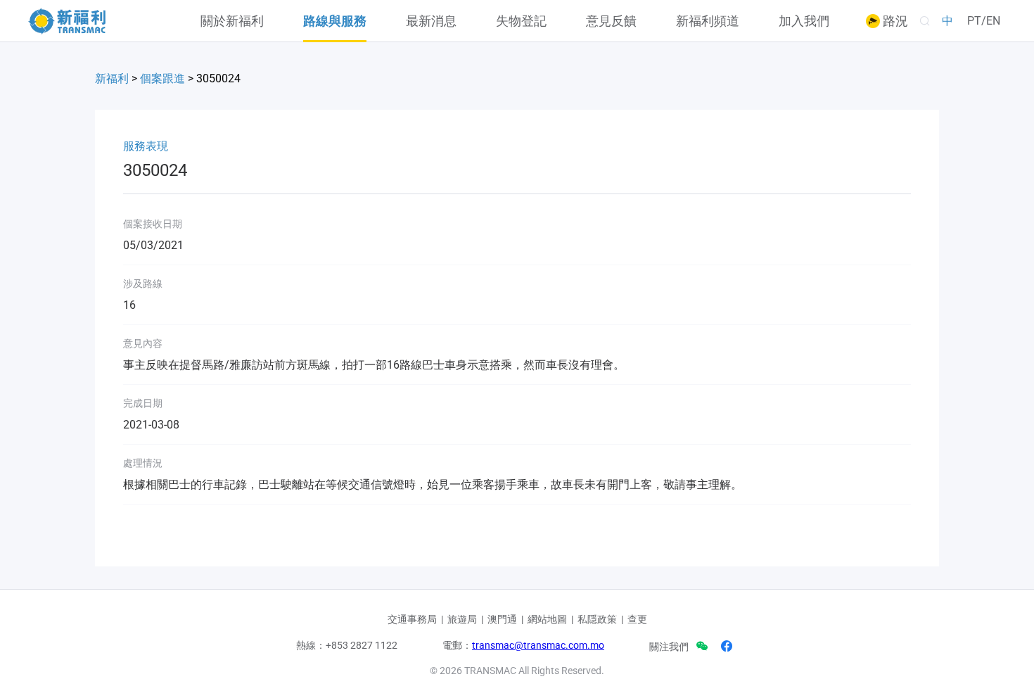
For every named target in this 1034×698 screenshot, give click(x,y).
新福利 (112, 78)
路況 (894, 21)
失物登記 (521, 21)
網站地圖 (547, 619)
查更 (637, 619)
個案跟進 (162, 78)
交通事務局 (412, 619)
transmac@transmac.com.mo (538, 645)
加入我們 (804, 21)
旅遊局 (462, 619)
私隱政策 (597, 619)
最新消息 (431, 21)
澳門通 (502, 619)
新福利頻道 (707, 21)
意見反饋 (611, 21)
